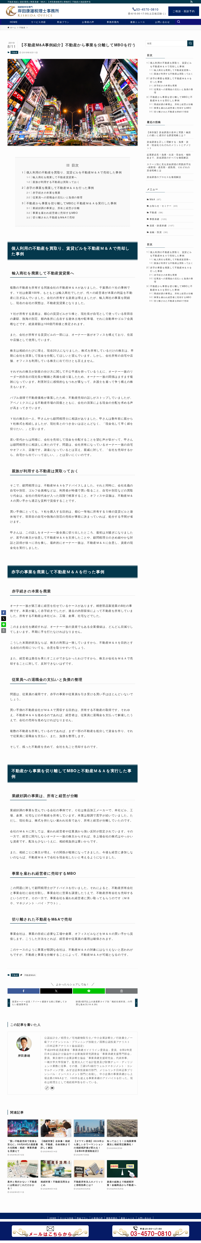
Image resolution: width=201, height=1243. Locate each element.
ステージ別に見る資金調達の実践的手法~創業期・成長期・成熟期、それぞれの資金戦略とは (169, 167)
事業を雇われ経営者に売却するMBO (55, 213)
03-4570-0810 (147, 9)
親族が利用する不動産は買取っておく (56, 182)
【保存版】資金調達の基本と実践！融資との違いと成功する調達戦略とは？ (169, 134)
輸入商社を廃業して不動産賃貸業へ (55, 177)
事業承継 (158, 219)
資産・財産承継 (162, 225)
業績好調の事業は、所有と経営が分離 (56, 208)
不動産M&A (30, 975)
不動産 (14, 52)
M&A (155, 199)
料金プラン (82, 1218)
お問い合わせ (145, 1218)
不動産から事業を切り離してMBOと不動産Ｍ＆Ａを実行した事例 (71, 203)
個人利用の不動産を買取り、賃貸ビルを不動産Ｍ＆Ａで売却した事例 (74, 172)
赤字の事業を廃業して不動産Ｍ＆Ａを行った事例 (60, 188)
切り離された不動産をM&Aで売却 (54, 217)
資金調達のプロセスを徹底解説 (164, 176)
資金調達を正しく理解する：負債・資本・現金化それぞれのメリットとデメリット (169, 144)
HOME (53, 1218)
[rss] (191, 1)
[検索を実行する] (190, 43)
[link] (47, 1088)
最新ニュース (128, 1218)
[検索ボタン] (178, 22)
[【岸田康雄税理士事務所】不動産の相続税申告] (27, 11)
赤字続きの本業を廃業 (46, 192)
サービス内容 (67, 1218)
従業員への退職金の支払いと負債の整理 (57, 197)
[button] (24, 991)
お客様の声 (97, 1218)
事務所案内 (112, 1218)
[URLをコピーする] (122, 991)
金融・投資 (159, 232)
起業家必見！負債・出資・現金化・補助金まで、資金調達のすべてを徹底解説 (169, 156)
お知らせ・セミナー (164, 205)
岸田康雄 (24, 1055)
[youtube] (52, 1088)
